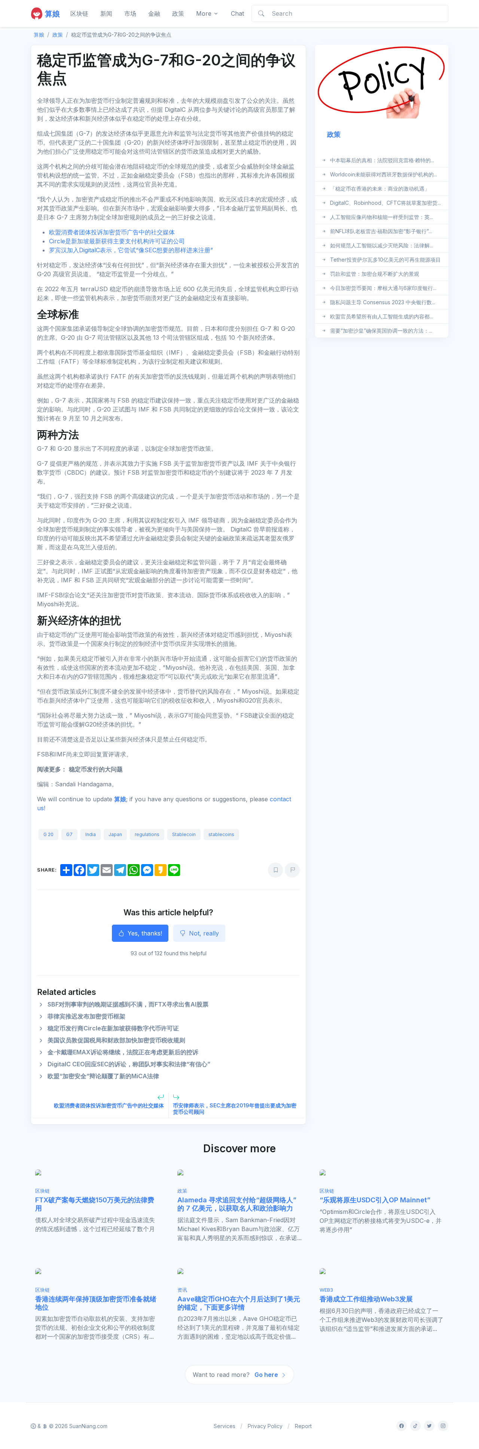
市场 (130, 13)
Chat (237, 13)
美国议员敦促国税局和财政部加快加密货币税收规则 (116, 1040)
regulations (147, 834)
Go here (267, 1374)
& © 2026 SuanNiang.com (71, 1426)
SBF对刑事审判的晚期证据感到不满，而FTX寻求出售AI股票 (128, 1004)
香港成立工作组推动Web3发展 (366, 1299)
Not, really (203, 933)
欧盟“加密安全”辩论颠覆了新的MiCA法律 (103, 1076)
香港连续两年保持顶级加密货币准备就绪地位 (95, 1303)
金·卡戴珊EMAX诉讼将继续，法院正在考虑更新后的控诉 (123, 1052)
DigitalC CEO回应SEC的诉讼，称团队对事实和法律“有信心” (129, 1064)
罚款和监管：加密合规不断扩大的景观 (374, 274)
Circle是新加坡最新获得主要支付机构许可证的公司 (117, 241)
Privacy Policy (265, 1426)
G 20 (48, 834)
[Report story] (292, 870)
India (90, 834)
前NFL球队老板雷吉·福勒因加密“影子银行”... (381, 231)
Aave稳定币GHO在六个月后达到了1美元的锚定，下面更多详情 (238, 1303)
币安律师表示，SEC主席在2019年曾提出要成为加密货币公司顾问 (234, 1108)
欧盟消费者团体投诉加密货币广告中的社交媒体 (112, 232)
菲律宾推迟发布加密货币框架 (86, 1016)
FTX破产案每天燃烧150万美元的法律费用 (94, 1204)
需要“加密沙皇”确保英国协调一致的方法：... (381, 330)
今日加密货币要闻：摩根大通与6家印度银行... (383, 288)
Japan (115, 834)
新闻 (106, 13)
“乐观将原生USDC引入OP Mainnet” (375, 1200)
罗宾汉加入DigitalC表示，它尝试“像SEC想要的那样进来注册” (131, 250)
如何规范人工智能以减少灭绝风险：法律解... (381, 245)
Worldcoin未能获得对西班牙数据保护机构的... (383, 174)
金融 (154, 13)
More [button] (203, 13)
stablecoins (221, 834)
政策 (178, 13)
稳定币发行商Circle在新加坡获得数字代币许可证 (113, 1028)
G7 (69, 834)
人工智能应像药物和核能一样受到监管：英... (381, 217)
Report (303, 1426)
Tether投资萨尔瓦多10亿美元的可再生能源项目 (385, 259)
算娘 (120, 799)
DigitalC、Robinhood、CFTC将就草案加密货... (385, 203)
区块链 (79, 13)
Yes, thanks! (144, 933)
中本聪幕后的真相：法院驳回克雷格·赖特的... (382, 160)
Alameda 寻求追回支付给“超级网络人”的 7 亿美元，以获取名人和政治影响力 (236, 1204)
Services (224, 1426)
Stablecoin (184, 834)
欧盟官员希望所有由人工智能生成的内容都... (381, 316)
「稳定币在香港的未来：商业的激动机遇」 (380, 188)
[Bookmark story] (275, 870)
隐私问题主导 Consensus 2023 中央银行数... (382, 302)
